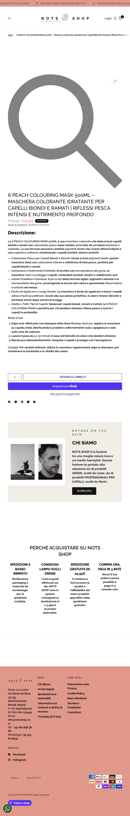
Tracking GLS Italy (49, 716)
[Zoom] (115, 81)
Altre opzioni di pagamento (65, 394)
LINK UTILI (74, 678)
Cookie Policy (75, 693)
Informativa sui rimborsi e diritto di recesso (50, 707)
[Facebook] (10, 402)
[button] (84, 491)
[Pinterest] (23, 402)
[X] (16, 402)
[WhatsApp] (29, 402)
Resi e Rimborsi (77, 698)
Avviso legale (46, 689)
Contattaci (74, 712)
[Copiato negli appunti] (35, 402)
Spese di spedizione (17, 225)
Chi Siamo (44, 684)
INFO (41, 678)
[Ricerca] (115, 18)
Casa (10, 35)
